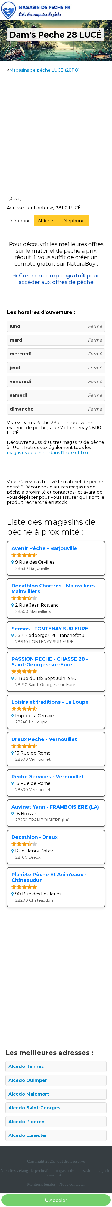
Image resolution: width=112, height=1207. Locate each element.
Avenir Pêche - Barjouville (44, 548)
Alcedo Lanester (27, 1135)
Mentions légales (41, 1184)
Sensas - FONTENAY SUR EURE (49, 628)
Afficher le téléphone (61, 220)
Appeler (57, 1200)
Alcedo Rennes (26, 1066)
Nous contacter (72, 1184)
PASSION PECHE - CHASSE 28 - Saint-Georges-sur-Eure (49, 661)
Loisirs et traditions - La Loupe (50, 702)
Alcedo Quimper (27, 1080)
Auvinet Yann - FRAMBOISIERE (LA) (55, 807)
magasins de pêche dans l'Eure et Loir (48, 452)
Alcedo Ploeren (26, 1121)
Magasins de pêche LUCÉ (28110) (44, 70)
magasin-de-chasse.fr (73, 1170)
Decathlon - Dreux (34, 837)
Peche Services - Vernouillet (47, 776)
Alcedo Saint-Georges (34, 1107)
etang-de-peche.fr (34, 1170)
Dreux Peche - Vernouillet (44, 739)
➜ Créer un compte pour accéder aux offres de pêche (56, 278)
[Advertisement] (56, 133)
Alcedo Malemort (28, 1094)
